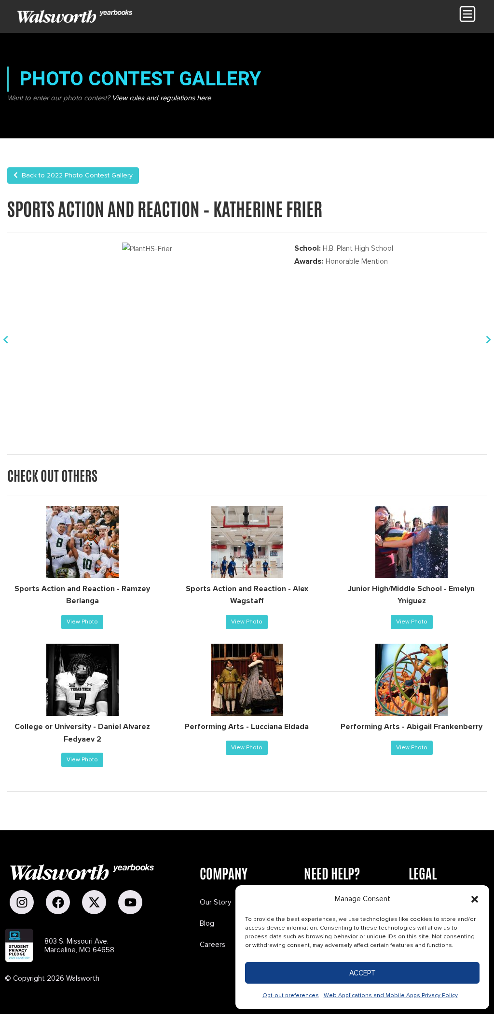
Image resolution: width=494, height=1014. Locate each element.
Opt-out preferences (290, 995)
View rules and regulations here (161, 98)
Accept (362, 973)
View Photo (82, 621)
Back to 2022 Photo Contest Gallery (75, 175)
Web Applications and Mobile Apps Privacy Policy (391, 995)
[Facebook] (58, 902)
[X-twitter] (94, 902)
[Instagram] (22, 902)
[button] (475, 899)
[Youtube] (130, 902)
